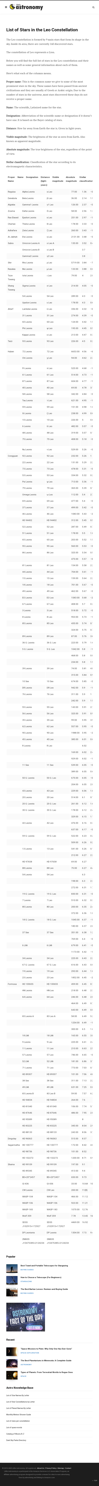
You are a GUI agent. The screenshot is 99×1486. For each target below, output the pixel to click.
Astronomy (26, 1365)
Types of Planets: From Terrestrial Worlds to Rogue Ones (47, 1372)
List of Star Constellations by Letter (20, 1402)
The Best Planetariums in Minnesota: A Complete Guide (46, 1360)
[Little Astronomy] (26, 7)
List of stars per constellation (18, 1421)
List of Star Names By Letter (17, 1395)
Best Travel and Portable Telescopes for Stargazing (44, 1266)
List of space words (14, 1427)
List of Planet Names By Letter (18, 1408)
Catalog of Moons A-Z (15, 1434)
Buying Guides (27, 1270)
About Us (40, 1468)
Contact (68, 1468)
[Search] (93, 7)
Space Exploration (30, 1353)
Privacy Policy (50, 1468)
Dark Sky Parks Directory (16, 1440)
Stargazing (26, 1281)
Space (23, 1376)
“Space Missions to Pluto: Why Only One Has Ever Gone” (46, 1349)
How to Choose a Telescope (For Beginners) (41, 1277)
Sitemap (60, 1468)
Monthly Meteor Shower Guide (18, 1415)
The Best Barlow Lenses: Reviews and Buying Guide (44, 1289)
